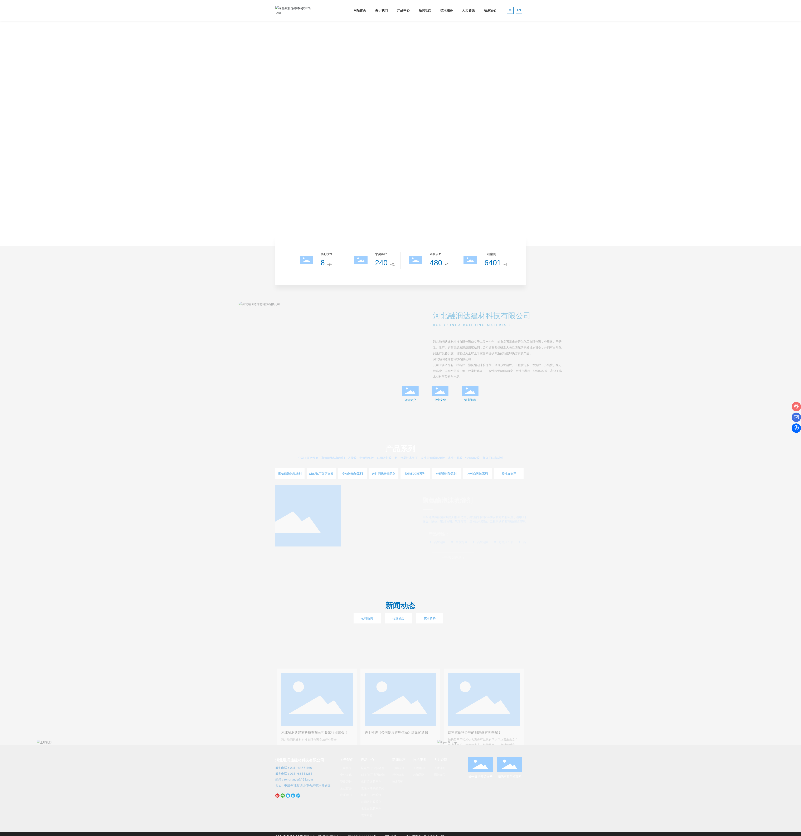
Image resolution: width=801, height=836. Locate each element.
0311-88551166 (301, 767)
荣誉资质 (470, 399)
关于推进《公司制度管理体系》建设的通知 (396, 696)
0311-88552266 (301, 773)
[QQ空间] (293, 797)
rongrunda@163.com (298, 779)
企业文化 (440, 399)
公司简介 (410, 399)
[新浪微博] (278, 797)
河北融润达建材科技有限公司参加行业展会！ (314, 696)
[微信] (283, 797)
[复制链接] (298, 797)
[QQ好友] (288, 797)
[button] (64, 234)
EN (519, 10)
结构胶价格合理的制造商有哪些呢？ (474, 696)
